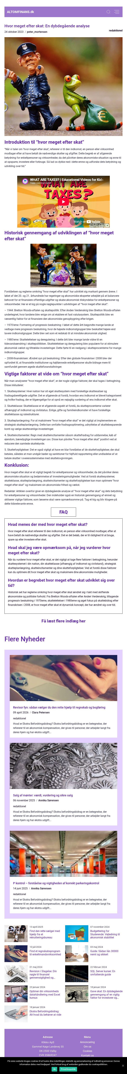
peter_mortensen (37, 31)
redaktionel (116, 30)
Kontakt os (87, 1055)
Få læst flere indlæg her (63, 621)
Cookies (87, 1051)
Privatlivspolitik (68, 1069)
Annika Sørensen (48, 800)
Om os (87, 1046)
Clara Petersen (41, 712)
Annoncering (87, 1042)
